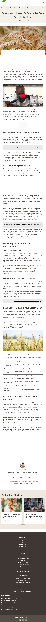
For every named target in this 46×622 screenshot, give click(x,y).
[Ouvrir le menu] (43, 3)
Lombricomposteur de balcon (23, 582)
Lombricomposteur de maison (23, 589)
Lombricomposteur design (23, 578)
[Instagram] (26, 620)
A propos (23, 540)
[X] (23, 620)
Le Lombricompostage (23, 558)
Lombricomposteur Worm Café (9, 602)
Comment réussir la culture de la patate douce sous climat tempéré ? (11, 516)
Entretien (23, 560)
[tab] (20, 524)
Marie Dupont (21, 21)
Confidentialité (23, 546)
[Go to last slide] (3, 510)
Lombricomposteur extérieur (23, 587)
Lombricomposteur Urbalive (8, 605)
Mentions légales (23, 544)
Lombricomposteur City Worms (9, 598)
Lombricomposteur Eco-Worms (9, 609)
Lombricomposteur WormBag (8, 600)
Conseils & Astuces (14, 7)
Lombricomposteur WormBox (8, 607)
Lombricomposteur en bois (23, 580)
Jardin (23, 10)
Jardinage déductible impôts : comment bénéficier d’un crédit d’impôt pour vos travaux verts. (34, 516)
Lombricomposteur (5, 7)
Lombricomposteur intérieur (23, 585)
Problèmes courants (23, 562)
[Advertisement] (23, 60)
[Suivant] (43, 510)
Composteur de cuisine (23, 571)
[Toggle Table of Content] (24, 126)
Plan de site (23, 549)
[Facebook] (20, 620)
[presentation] (11, 505)
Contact (23, 542)
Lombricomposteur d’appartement (23, 591)
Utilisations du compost (23, 564)
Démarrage (23, 567)
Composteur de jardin (23, 569)
